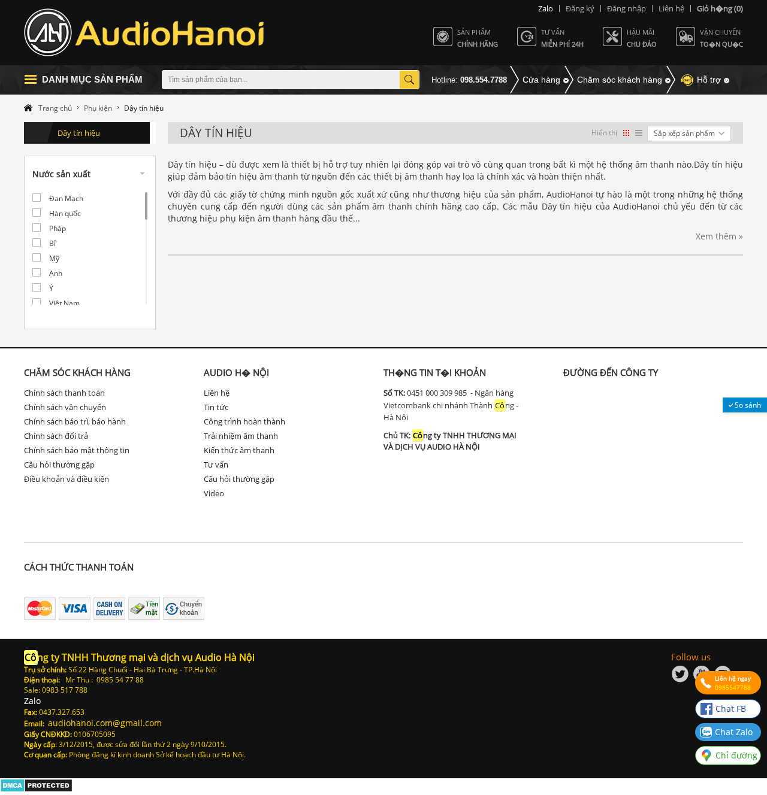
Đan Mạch (66, 198)
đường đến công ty (610, 372)
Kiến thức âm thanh (239, 450)
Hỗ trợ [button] (709, 79)
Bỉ (52, 243)
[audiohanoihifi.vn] (146, 32)
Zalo (545, 8)
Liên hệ (671, 8)
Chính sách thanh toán (64, 392)
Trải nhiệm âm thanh (241, 435)
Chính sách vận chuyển (65, 407)
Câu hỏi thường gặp (59, 464)
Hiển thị (604, 133)
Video (214, 493)
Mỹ (54, 258)
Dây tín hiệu (79, 133)
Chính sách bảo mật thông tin (76, 450)
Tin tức (216, 407)
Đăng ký (580, 8)
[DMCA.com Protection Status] (36, 789)
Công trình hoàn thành (244, 421)
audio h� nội (236, 372)
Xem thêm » (719, 236)
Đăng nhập (626, 8)
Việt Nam (64, 303)
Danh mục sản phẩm (92, 79)
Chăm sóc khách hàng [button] (619, 79)
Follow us (691, 657)
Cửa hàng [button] (541, 79)
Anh (55, 273)
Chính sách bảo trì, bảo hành (75, 421)
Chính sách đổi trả (56, 435)
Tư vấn (216, 464)
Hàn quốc (65, 213)
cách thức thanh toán (79, 567)
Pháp (57, 228)
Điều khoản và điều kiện (66, 479)
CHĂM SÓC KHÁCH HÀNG (77, 372)
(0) (720, 8)
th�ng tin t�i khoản (435, 372)
